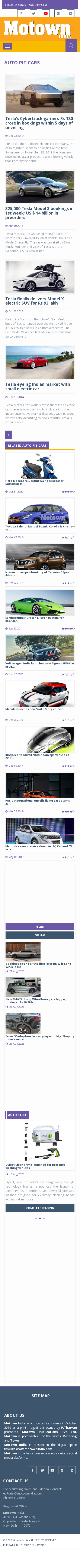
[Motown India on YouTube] (46, 13)
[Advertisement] (40, 893)
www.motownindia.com (34, 1449)
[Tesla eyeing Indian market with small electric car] (40, 362)
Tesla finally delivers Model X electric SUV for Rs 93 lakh (34, 301)
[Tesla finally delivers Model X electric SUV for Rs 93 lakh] (40, 277)
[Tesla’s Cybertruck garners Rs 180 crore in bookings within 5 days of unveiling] (40, 94)
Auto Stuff (17, 1115)
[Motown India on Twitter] (33, 13)
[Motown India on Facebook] (21, 13)
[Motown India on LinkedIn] (70, 13)
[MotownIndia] (40, 29)
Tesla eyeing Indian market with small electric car (37, 386)
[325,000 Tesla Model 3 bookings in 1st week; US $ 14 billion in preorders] (40, 187)
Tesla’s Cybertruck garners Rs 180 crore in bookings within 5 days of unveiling (39, 123)
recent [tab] (40, 926)
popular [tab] (40, 935)
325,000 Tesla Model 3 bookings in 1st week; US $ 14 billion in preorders (39, 213)
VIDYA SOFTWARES (35, 1545)
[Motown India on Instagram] (58, 13)
